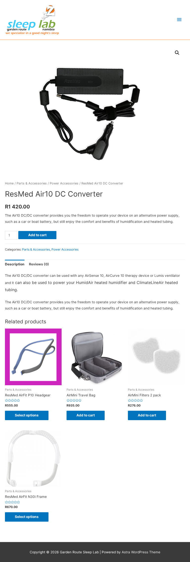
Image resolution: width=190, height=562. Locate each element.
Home (9, 183)
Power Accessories (64, 183)
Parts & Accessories (32, 183)
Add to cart (37, 235)
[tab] (14, 264)
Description (14, 264)
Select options (27, 415)
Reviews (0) (39, 264)
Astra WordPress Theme (141, 552)
